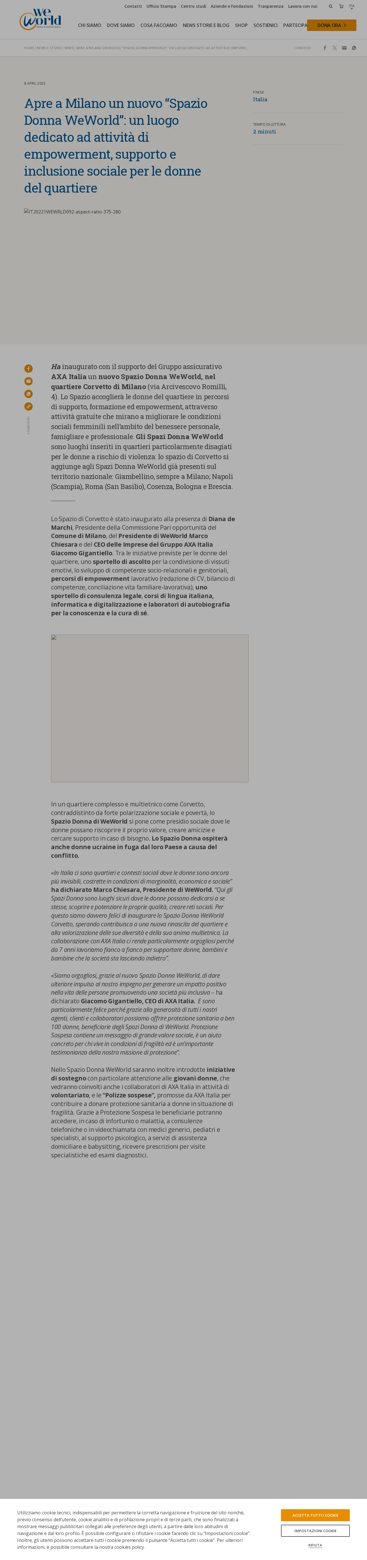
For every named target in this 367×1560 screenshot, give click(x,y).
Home (29, 48)
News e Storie (49, 48)
